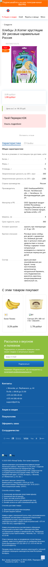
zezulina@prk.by (10, 545)
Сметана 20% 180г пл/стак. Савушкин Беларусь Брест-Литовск (36, 320)
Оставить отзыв (26, 135)
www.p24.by (20, 480)
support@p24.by (19, 523)
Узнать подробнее (12, 124)
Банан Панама (9, 319)
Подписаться (24, 364)
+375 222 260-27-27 (23, 543)
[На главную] (8, 10)
